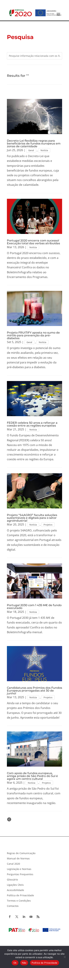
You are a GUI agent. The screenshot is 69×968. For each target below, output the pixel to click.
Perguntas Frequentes (20, 874)
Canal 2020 (13, 864)
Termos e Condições (19, 900)
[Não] (64, 957)
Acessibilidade (15, 890)
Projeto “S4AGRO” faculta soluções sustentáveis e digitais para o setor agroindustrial (32, 517)
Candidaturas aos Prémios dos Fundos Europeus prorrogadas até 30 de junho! (34, 690)
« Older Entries (22, 819)
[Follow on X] (17, 916)
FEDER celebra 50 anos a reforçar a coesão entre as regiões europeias (32, 424)
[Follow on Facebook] (10, 916)
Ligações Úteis (15, 885)
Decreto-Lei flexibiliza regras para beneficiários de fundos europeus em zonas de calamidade (34, 143)
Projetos (48, 524)
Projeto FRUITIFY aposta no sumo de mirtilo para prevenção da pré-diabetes (33, 335)
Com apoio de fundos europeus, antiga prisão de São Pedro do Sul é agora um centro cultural (32, 776)
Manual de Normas (18, 858)
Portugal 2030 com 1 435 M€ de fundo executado (34, 607)
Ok (15, 962)
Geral (31, 150)
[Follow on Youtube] (31, 916)
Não (24, 962)
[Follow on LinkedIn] (24, 916)
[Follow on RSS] (38, 916)
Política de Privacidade (20, 895)
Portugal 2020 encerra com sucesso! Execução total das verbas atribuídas (33, 242)
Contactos (13, 906)
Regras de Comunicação (21, 853)
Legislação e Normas (19, 869)
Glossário (12, 879)
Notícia (44, 150)
